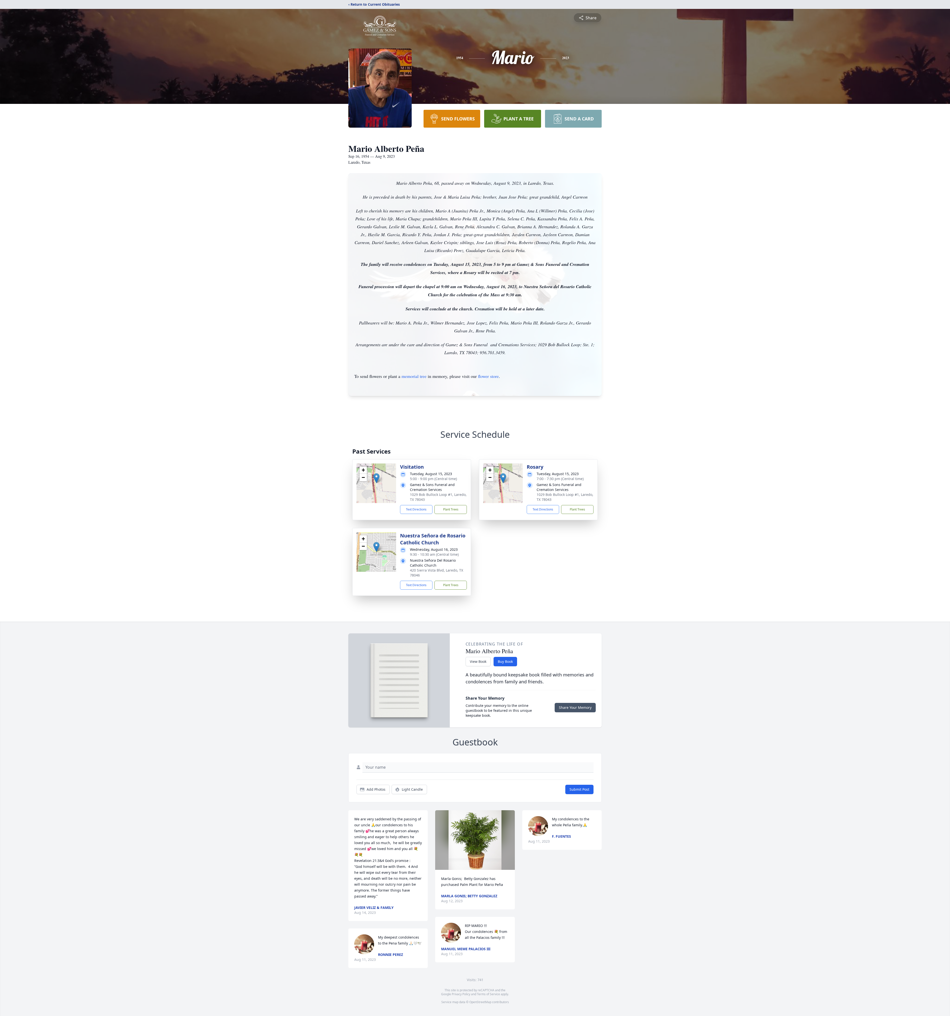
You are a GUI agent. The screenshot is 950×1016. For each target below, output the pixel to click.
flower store (488, 376)
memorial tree (414, 376)
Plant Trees (450, 509)
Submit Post (579, 789)
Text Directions (416, 509)
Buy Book (505, 661)
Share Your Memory (575, 707)
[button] (376, 478)
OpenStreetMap (480, 1002)
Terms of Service (488, 994)
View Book (478, 661)
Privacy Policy (461, 994)
